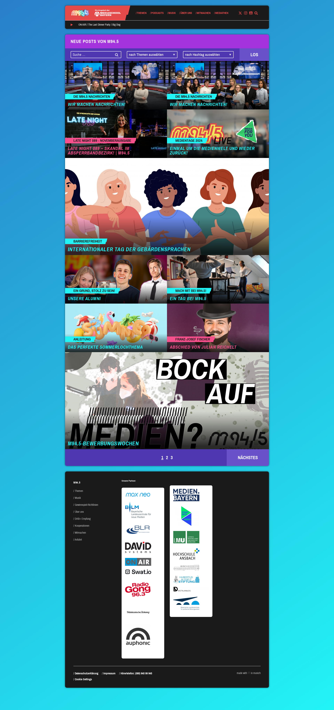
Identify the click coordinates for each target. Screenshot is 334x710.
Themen (141, 12)
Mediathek (221, 12)
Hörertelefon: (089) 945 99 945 (136, 673)
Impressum (109, 673)
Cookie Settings (83, 679)
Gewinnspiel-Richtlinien (86, 504)
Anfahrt (78, 539)
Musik (172, 12)
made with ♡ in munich (249, 673)
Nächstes (248, 457)
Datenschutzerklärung (86, 673)
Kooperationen (82, 525)
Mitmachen (203, 12)
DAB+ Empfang (83, 518)
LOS (254, 54)
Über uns (186, 12)
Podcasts (157, 12)
